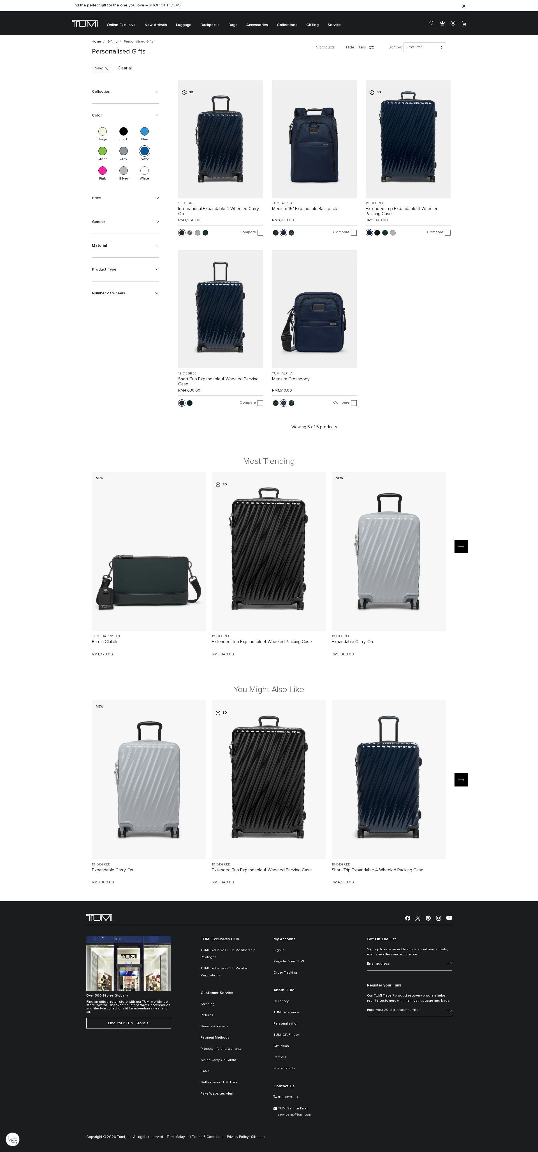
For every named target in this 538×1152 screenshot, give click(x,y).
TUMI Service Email (293, 1108)
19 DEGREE (187, 203)
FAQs (205, 1071)
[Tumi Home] (85, 23)
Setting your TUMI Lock (219, 1082)
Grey (123, 151)
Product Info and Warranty (221, 1049)
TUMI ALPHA (282, 203)
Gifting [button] (312, 25)
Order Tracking (285, 972)
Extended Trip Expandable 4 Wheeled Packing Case (402, 211)
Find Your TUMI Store (126, 1023)
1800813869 (288, 1097)
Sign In (278, 950)
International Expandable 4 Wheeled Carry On (218, 211)
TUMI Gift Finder (286, 1035)
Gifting (112, 41)
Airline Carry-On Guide (218, 1060)
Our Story (281, 1001)
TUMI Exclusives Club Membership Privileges (228, 954)
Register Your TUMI (288, 961)
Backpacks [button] (209, 25)
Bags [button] (232, 25)
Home (96, 41)
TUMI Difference (286, 1012)
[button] (125, 91)
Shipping (208, 1004)
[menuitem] (121, 23)
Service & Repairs (215, 1026)
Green (102, 151)
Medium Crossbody (291, 379)
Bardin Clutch (104, 641)
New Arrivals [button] (156, 25)
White (144, 170)
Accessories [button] (257, 25)
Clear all (125, 68)
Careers (279, 1057)
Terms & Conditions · (209, 1137)
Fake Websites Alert (217, 1093)
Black (123, 131)
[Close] (464, 6)
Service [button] (334, 25)
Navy (99, 68)
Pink (102, 170)
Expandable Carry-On (352, 641)
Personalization (285, 1023)
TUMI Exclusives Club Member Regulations (225, 972)
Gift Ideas (281, 1046)
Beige (102, 131)
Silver (123, 170)
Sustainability (284, 1068)
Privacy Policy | (238, 1137)
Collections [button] (287, 25)
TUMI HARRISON (106, 636)
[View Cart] (463, 23)
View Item (149, 617)
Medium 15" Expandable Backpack (304, 208)
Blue (144, 131)
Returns (207, 1015)
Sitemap (258, 1137)
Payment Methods (215, 1037)
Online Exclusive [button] (121, 25)
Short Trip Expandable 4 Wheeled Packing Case (218, 381)
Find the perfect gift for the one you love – (126, 5)
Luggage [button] (183, 25)
